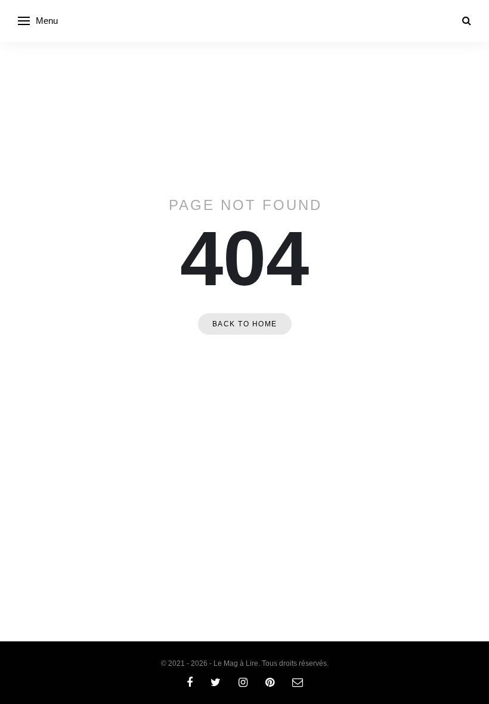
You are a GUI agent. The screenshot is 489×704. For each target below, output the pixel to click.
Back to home (244, 324)
